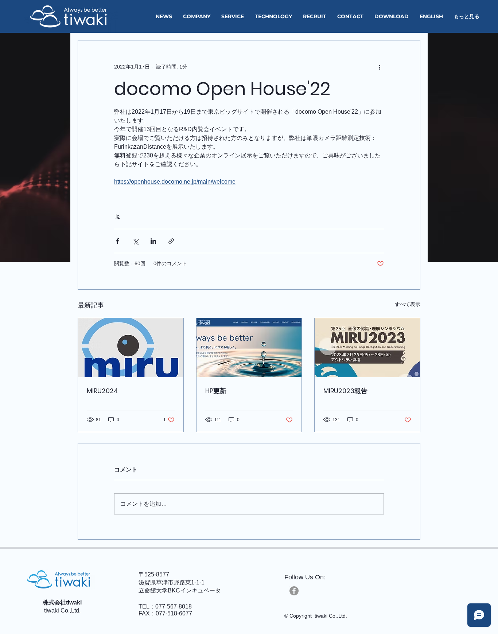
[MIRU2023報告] (367, 347)
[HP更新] (249, 347)
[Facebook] (294, 590)
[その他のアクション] (379, 66)
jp (118, 216)
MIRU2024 (102, 390)
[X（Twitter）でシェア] (135, 241)
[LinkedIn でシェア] (153, 241)
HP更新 (215, 390)
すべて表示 (407, 304)
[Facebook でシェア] (117, 241)
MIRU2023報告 (345, 390)
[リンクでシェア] (171, 241)
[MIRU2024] (130, 347)
